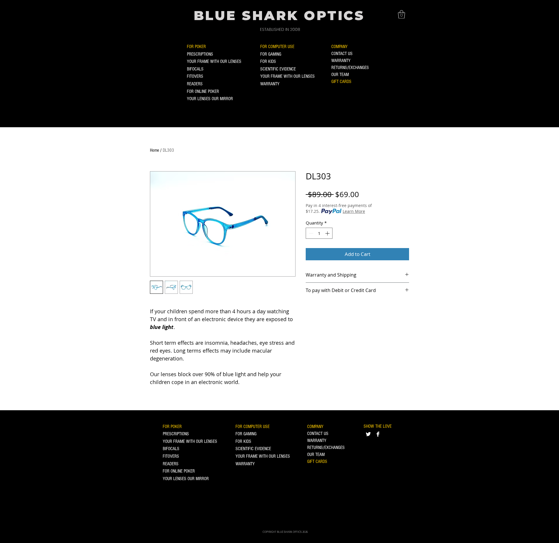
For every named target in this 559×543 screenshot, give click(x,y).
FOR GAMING (270, 54)
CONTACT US (342, 53)
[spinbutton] (319, 233)
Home (154, 150)
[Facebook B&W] (378, 434)
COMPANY (339, 46)
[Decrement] (310, 233)
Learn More (354, 211)
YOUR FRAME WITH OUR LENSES (214, 61)
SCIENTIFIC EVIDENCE (278, 69)
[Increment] (328, 233)
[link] (401, 14)
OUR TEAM (340, 74)
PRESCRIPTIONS (200, 54)
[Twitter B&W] (368, 434)
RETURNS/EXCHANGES (350, 67)
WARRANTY (270, 83)
